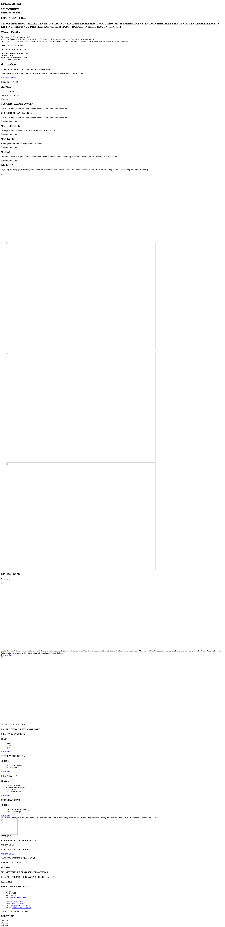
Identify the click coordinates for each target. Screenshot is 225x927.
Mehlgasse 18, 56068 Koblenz (17, 897)
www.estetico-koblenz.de (21, 908)
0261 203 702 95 (7, 854)
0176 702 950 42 (17, 903)
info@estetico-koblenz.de (20, 906)
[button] (8, 77)
